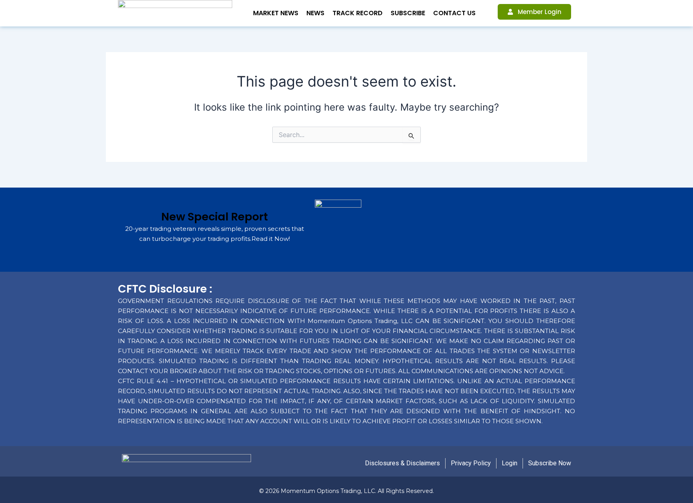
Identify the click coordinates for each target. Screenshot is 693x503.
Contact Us (454, 13)
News (315, 13)
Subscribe (408, 13)
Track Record (357, 13)
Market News (275, 13)
